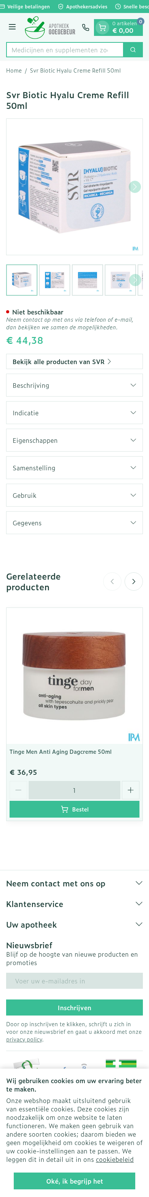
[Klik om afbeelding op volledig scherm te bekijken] (74, 187)
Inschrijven (74, 1007)
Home (14, 70)
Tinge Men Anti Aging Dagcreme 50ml (61, 751)
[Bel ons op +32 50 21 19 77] (85, 27)
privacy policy (24, 1039)
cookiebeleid (115, 1159)
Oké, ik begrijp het (74, 1181)
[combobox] (65, 49)
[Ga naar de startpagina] (50, 27)
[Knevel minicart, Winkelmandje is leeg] (102, 27)
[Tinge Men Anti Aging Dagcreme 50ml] (74, 676)
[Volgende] (135, 187)
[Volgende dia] (134, 581)
